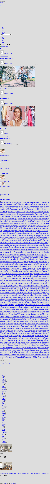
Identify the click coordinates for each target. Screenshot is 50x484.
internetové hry (37, 243)
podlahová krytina (26, 290)
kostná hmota (29, 252)
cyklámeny (39, 219)
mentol (13, 267)
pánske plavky (42, 285)
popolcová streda (34, 292)
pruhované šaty (13, 299)
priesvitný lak (38, 296)
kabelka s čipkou (17, 247)
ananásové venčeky (7, 203)
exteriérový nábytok (28, 232)
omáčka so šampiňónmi (26, 281)
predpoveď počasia (34, 295)
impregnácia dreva (39, 241)
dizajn (33, 223)
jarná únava (36, 244)
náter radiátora (18, 273)
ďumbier (44, 228)
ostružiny (32, 283)
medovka (37, 265)
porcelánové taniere (2, 293)
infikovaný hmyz (26, 242)
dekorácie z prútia (40, 220)
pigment (3, 288)
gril (15, 237)
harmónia (19, 238)
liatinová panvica (12, 260)
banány (36, 206)
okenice (16, 280)
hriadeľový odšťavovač (35, 240)
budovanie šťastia (33, 211)
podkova (16, 290)
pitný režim (21, 288)
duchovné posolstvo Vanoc (39, 228)
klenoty (2, 249)
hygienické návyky (27, 241)
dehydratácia (22, 220)
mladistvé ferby (27, 268)
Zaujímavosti (3, 32)
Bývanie (3, 31)
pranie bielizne (44, 294)
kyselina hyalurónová (19, 257)
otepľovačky (39, 283)
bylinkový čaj (9, 212)
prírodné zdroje (4, 298)
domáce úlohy (4, 226)
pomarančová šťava (15, 292)
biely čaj (38, 209)
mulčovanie (43, 270)
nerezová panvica (22, 275)
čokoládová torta (2, 218)
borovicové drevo (29, 210)
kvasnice (40, 256)
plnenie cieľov (15, 289)
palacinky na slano (21, 285)
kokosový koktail (17, 250)
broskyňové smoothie (9, 211)
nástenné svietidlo (45, 272)
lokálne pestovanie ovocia (35, 261)
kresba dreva (30, 253)
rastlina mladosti (41, 301)
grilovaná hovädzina (18, 237)
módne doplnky (43, 269)
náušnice (40, 273)
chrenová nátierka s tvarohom (23, 215)
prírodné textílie (43, 297)
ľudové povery (22, 262)
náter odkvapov (11, 273)
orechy (16, 282)
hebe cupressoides (34, 238)
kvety (5, 257)
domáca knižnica (35, 224)
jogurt (28, 246)
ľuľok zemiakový (44, 262)
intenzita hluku (2, 243)
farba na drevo (34, 232)
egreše (11, 229)
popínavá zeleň (26, 292)
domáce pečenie (28, 225)
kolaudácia (35, 250)
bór (21, 210)
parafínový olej (18, 286)
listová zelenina (25, 261)
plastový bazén (41, 288)
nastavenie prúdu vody (29, 272)
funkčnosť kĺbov (41, 235)
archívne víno (34, 204)
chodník (8, 215)
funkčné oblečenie (33, 235)
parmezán (30, 286)
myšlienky (11, 271)
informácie (30, 242)
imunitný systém (46, 241)
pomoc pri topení (20, 292)
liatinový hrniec (16, 260)
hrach (16, 240)
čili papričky (30, 216)
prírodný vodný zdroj (12, 298)
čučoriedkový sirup (46, 218)
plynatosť (45, 289)
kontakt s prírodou (16, 251)
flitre (37, 234)
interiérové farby (24, 243)
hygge (22, 241)
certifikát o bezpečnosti (17, 214)
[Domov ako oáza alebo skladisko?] (2, 152)
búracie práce (37, 211)
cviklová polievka (31, 219)
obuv (34, 277)
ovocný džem (14, 284)
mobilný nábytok (7, 269)
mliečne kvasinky (36, 268)
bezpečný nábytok (2, 209)
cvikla (28, 219)
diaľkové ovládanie (46, 222)
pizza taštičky (25, 288)
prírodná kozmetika (8, 297)
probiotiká (33, 298)
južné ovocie (13, 247)
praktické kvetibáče (35, 294)
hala (12, 238)
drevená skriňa (12, 227)
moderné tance (39, 269)
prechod (31, 295)
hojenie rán (28, 239)
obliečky (19, 277)
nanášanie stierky (3, 272)
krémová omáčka (20, 253)
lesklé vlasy (45, 258)
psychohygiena (17, 300)
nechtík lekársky (19, 274)
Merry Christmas (17, 267)
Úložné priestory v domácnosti (6, 128)
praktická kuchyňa (17, 294)
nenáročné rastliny (47, 274)
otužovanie (46, 283)
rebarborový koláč (14, 302)
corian (34, 218)
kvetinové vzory (45, 256)
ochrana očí (42, 278)
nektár (40, 274)
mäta (6, 265)
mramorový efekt (11, 270)
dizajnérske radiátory (36, 223)
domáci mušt (36, 226)
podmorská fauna (35, 290)
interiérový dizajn (33, 243)
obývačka (7, 278)
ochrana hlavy (35, 278)
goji (3, 237)
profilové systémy (41, 298)
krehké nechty (6, 253)
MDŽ (30, 265)
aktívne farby (41, 202)
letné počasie (40, 259)
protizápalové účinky (2, 299)
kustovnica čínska (4, 256)
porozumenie (13, 293)
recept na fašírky (45, 302)
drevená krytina (4, 227)
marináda (43, 264)
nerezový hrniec (30, 275)
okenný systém (27, 280)
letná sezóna (18, 259)
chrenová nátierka (17, 215)
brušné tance (17, 211)
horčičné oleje (34, 239)
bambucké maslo (17, 206)
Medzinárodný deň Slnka (19, 266)
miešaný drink (46, 267)
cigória (25, 216)
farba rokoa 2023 (10, 233)
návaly (42, 273)
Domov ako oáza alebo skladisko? (5, 153)
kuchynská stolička (31, 254)
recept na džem (41, 302)
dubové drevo (34, 228)
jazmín (22, 245)
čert (13, 214)
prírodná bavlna (4, 297)
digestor (8, 223)
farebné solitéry (33, 233)
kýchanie (7, 257)
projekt (45, 298)
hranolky (29, 240)
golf (5, 237)
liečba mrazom (29, 260)
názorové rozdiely (4, 274)
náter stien (21, 273)
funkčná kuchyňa (24, 235)
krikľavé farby (37, 253)
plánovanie (32, 288)
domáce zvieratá (12, 226)
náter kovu (4, 273)
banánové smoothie (28, 206)
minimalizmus (23, 268)
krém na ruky (16, 253)
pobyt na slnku (7, 290)
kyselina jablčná (24, 257)
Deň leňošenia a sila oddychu (5, 199)
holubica (31, 239)
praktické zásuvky (40, 294)
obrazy (30, 277)
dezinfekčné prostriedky (41, 222)
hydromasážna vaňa (18, 241)
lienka (39, 260)
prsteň (10, 299)
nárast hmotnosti (12, 272)
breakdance (37, 210)
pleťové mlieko (8, 289)
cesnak (37, 214)
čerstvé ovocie (46, 213)
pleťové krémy (4, 289)
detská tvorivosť (9, 222)
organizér (39, 282)
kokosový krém (21, 250)
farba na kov (40, 232)
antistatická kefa (7, 204)
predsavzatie (38, 295)
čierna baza (20, 216)
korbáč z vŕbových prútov (3, 252)
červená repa (35, 214)
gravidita (14, 237)
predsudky (43, 295)
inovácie (32, 242)
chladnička (3, 215)
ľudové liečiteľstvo (13, 262)
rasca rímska (32, 301)
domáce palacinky (19, 225)
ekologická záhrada (21, 229)
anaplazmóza (12, 203)
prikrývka (41, 296)
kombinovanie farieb (46, 250)
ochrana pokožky (46, 278)
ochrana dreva (32, 278)
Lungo (48, 262)
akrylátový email (37, 202)
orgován (41, 282)
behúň (26, 207)
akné (30, 202)
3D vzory (4, 202)
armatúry (41, 204)
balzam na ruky (13, 206)
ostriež (27, 283)
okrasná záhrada (41, 280)
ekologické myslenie (37, 229)
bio (42, 209)
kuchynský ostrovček (37, 255)
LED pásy (25, 258)
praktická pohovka (26, 294)
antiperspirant (46, 203)
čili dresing (28, 216)
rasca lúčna (29, 301)
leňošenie (39, 258)
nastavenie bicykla (24, 272)
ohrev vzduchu (13, 280)
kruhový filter (46, 253)
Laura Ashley (8, 258)
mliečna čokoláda (31, 268)
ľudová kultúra (9, 262)
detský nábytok (24, 222)
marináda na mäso (47, 264)
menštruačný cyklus (5, 267)
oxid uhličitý (40, 284)
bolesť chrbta (9, 210)
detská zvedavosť (13, 222)
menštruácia (1, 267)
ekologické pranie (42, 229)
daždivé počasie (2, 220)
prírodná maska (13, 297)
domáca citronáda (27, 224)
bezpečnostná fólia (26, 208)
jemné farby (1, 246)
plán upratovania (29, 288)
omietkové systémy (36, 281)
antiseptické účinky (2, 204)
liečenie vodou (33, 260)
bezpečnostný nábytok (41, 208)
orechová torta (13, 282)
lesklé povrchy (42, 258)
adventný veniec (22, 202)
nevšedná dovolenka (10, 276)
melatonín (41, 266)
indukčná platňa (5, 242)
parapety (21, 286)
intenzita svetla (6, 243)
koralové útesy (44, 251)
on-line (39, 281)
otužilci (44, 283)
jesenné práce (23, 246)
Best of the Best (31, 207)
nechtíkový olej (31, 274)
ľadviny (41, 257)
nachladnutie (44, 271)
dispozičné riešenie (27, 223)
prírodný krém (7, 298)
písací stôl (16, 288)
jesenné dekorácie (20, 246)
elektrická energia (30, 230)
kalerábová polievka (36, 247)
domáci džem (22, 226)
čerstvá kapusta (31, 213)
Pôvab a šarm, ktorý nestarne (5, 186)
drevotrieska (6, 228)
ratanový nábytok (4, 302)
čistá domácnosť (47, 216)
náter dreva (1, 273)
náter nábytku (7, 273)
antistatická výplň (16, 204)
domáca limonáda (39, 224)
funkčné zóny (37, 235)
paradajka (12, 286)
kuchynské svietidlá (12, 255)
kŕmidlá (40, 253)
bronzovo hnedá (2, 211)
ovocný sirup (28, 284)
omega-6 (32, 281)
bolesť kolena (12, 210)
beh (21, 207)
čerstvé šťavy (4, 214)
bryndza (26, 211)
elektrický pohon (46, 230)
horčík (41, 239)
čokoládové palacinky (16, 218)
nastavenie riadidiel (35, 272)
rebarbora (10, 302)
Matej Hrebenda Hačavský (10, 265)
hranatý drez (26, 240)
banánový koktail (33, 206)
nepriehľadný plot (13, 275)
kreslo (35, 253)
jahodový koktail (14, 244)
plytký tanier (3, 290)
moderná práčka (27, 269)
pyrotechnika (39, 300)
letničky (46, 259)
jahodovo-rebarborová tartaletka (4, 244)
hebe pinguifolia (43, 238)
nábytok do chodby (22, 271)
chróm (38, 215)
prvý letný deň (30, 299)
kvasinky (37, 256)
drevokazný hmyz (2, 228)
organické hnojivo (30, 282)
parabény (9, 286)
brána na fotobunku (33, 210)
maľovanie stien (6, 264)
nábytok (19, 271)
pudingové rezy (33, 300)
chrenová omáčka (29, 215)
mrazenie (19, 270)
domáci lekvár (29, 226)
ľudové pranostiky (26, 262)
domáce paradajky (24, 225)
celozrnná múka (7, 213)
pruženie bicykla (17, 299)
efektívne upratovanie (7, 229)
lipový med (18, 261)
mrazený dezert (22, 270)
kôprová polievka (36, 251)
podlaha (23, 290)
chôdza (10, 215)
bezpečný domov (46, 208)
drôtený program (14, 228)
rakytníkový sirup (19, 301)
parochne (38, 286)
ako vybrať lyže (33, 202)
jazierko (20, 245)
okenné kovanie (19, 280)
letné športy (43, 259)
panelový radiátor (38, 285)
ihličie (34, 241)
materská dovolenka (16, 265)
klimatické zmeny (15, 249)
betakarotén (34, 207)
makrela (23, 263)
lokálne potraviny (41, 261)
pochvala (10, 290)
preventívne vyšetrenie (9, 296)
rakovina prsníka (2, 301)
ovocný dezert (11, 284)
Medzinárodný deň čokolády (5, 266)
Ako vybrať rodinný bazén (4, 173)
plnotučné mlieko (25, 289)
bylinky (25, 212)
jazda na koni (12, 245)
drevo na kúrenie (41, 227)
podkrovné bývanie (19, 290)
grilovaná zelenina (28, 237)
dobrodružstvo (12, 224)
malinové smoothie (31, 263)
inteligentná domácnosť (41, 242)
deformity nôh (13, 220)
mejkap (33, 266)
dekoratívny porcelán (46, 221)
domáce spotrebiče (44, 225)
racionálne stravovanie (46, 300)
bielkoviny (35, 209)
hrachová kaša (19, 240)
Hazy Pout (30, 238)
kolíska (43, 250)
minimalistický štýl (19, 268)
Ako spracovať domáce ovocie (5, 160)
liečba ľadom (25, 260)
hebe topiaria (46, 238)
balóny (10, 206)
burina (42, 211)
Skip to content (2, 0)
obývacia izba (4, 278)
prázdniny (17, 295)
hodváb (26, 239)
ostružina (29, 283)
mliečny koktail (48, 268)
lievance (46, 260)
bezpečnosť (22, 208)
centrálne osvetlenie (19, 213)
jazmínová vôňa (29, 245)
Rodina (3, 30)
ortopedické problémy (45, 282)
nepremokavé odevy (7, 275)
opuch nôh (1, 282)
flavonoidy (35, 234)
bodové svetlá (2, 210)
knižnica (36, 249)
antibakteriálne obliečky (27, 203)
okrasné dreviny (45, 280)
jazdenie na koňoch (16, 245)
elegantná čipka (17, 230)
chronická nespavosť (42, 215)
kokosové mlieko (8, 250)
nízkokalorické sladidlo (32, 276)
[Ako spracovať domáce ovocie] (2, 158)
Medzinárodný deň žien (25, 266)
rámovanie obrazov (23, 301)
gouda (6, 237)
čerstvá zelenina (35, 213)
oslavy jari (22, 283)
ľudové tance (30, 262)
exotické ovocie (5, 232)
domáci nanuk (40, 226)
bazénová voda (11, 207)
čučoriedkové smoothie (41, 218)
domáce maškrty (7, 225)
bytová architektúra (28, 212)
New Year (15, 276)
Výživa (3, 38)
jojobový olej (8, 247)
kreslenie (33, 253)
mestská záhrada (26, 267)
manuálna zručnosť (23, 264)
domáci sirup (43, 226)
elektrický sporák (2, 231)
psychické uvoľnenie (8, 300)
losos (47, 261)
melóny (43, 266)
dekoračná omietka (44, 220)
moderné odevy (35, 269)
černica (22, 213)
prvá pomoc (26, 299)
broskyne (5, 211)
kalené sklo (26, 247)
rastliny (48, 301)
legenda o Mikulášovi (33, 258)
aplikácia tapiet (27, 204)
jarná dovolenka (32, 244)
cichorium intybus (17, 216)
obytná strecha (40, 277)
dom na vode (19, 224)
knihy (26, 249)
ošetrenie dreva (8, 283)
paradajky (14, 286)
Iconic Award (31, 241)
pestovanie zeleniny (38, 287)
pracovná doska (4, 294)
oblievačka (21, 277)
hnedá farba (12, 239)
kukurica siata (45, 255)
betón (42, 207)
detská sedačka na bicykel (3, 222)
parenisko (25, 286)
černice (24, 213)
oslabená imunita (16, 283)
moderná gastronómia (22, 269)
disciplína (23, 223)
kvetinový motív (2, 257)
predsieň (41, 295)
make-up (5, 263)
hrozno (45, 240)
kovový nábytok (36, 252)
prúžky (24, 299)
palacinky (12, 285)
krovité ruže (43, 253)
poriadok (11, 293)
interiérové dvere (20, 243)
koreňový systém (13, 252)
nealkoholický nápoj (14, 274)
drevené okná (15, 227)
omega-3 (30, 281)
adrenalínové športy (15, 202)
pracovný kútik (13, 294)
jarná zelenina (39, 244)
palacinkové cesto (9, 285)
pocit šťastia (13, 290)
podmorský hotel (44, 290)
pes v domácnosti (12, 287)
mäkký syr (20, 263)
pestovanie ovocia (28, 287)
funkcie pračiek (16, 235)
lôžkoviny (5, 262)
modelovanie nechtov (16, 269)
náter (47, 272)
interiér (9, 243)
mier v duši (38, 267)
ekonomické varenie (6, 230)
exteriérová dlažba (9, 232)
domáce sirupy (36, 225)
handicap (14, 238)
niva (28, 276)
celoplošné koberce (2, 213)
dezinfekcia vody (35, 222)
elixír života (27, 231)
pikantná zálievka (11, 288)
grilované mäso (37, 237)
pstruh (41, 299)
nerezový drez (26, 275)
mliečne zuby (44, 268)
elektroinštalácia (7, 231)
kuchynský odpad (26, 255)
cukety (5, 219)
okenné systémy (23, 280)
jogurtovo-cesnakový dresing (37, 246)
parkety (28, 286)
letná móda (12, 259)
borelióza (23, 210)
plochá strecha (32, 289)
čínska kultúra (34, 216)
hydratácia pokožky (9, 241)
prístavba (20, 298)
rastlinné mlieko (45, 301)
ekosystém (10, 230)
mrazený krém (30, 270)
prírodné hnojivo (27, 297)
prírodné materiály (35, 297)
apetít (24, 204)
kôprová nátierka (27, 251)
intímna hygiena (46, 243)
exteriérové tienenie (23, 232)
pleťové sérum (11, 289)
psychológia (20, 300)
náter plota (14, 273)
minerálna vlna (8, 268)
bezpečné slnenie (19, 208)
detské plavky (17, 222)
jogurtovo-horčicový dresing (44, 246)
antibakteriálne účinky (32, 203)
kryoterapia (11, 254)
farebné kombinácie (23, 233)
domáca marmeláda (44, 224)
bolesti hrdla (16, 210)
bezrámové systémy (7, 209)
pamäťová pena (34, 285)
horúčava (5, 240)
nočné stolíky (47, 276)
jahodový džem (10, 244)
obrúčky (32, 277)
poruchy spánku (22, 293)
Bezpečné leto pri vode (4, 98)
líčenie (19, 260)
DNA (6, 224)
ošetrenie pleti (12, 283)
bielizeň (33, 209)
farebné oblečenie (28, 233)
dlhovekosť (3, 224)
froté (12, 235)
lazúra (14, 258)
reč (26, 302)
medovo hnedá (43, 265)
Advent (19, 202)
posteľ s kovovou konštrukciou (38, 293)
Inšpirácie (3, 33)
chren (14, 215)
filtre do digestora (14, 234)
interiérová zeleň (16, 243)
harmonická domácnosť (24, 238)
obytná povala (36, 277)
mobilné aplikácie (2, 269)
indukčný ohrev (9, 242)
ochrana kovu (39, 278)
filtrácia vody (9, 234)
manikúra (20, 264)
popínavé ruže (30, 292)
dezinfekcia (31, 222)
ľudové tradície (34, 262)
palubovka (28, 285)
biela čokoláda (20, 209)
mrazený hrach (26, 270)
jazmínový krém (41, 245)
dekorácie (25, 220)
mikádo (49, 267)
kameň (44, 247)
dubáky (32, 228)
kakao (20, 247)
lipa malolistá (8, 261)
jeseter (26, 246)
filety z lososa (6, 234)
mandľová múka (12, 264)
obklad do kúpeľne (10, 277)
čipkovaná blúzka (38, 216)
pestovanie (15, 287)
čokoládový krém (31, 218)
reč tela (28, 302)
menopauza (46, 266)
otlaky (42, 283)
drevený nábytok (28, 227)
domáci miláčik (33, 226)
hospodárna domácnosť (11, 240)
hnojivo (17, 239)
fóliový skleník (41, 234)
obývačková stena (10, 278)
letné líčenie (28, 259)
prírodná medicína (17, 297)
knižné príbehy (33, 249)
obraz (28, 277)
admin (5, 53)
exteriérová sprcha (13, 232)
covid (37, 218)
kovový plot (40, 252)
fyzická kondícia (47, 235)
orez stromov (21, 282)
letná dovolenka (8, 259)
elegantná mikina (21, 230)
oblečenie (16, 277)
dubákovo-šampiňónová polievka (27, 228)
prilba (43, 296)
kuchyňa (14, 254)
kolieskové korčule (39, 250)
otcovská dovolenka (35, 283)
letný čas (49, 259)
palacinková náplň (4, 285)
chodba (6, 215)
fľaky (26, 234)
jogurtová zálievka (31, 246)
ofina (7, 280)
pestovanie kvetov (24, 287)
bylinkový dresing (13, 212)
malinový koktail (35, 263)
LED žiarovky (28, 258)
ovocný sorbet (32, 284)
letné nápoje (31, 259)
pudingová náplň (29, 300)
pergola (5, 287)
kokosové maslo (4, 250)
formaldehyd (3, 235)
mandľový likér (16, 264)
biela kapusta (23, 209)
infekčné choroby (22, 242)
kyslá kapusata (33, 257)
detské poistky (20, 222)
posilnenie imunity (26, 293)
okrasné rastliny (7, 281)
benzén (28, 207)
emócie (35, 231)
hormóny (3, 240)
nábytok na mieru (32, 271)
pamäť (31, 285)
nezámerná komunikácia (19, 276)
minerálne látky (12, 268)
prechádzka (25, 295)
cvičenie (12, 219)
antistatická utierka (11, 204)
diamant (1, 223)
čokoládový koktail (26, 218)
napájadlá (7, 272)
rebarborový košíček (18, 302)
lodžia (31, 261)
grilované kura (33, 237)
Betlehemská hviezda (39, 207)
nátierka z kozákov (29, 273)
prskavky (8, 299)
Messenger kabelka (21, 267)
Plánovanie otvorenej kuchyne (6, 138)
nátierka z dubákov (25, 273)
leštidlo (5, 259)
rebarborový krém (23, 302)
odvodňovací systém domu (3, 280)
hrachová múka (23, 240)
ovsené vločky (37, 284)
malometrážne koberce (42, 263)
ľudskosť (40, 262)
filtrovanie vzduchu (18, 234)
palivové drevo (25, 285)
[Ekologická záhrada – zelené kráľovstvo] (2, 165)
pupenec (36, 300)
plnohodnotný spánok (19, 289)
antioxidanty (43, 203)
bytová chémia (32, 212)
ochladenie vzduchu (23, 278)
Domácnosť (3, 29)
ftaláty (13, 235)
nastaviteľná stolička (39, 272)
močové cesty (10, 269)
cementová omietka (14, 213)
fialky (4, 234)
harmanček (17, 238)
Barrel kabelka (39, 206)
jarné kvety (42, 244)
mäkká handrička (9, 263)
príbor (23, 296)
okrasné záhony (11, 281)
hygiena (24, 241)
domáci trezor (47, 226)
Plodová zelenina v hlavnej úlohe (5, 192)
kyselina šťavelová (28, 257)
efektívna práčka (2, 229)
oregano (18, 282)
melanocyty (36, 266)
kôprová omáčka (32, 251)
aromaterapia (45, 204)
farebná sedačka (19, 233)
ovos (34, 284)
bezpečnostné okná (36, 208)
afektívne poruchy (26, 202)
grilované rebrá (45, 237)
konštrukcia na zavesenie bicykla (4, 251)
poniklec (23, 292)
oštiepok (25, 283)
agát (29, 202)
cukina (7, 219)
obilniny (3, 277)
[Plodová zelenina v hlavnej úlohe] (2, 191)
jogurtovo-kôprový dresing (3, 247)
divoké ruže (30, 223)
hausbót (28, 238)
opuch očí (4, 282)
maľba (27, 263)
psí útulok (33, 299)
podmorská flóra (40, 290)
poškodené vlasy (31, 293)
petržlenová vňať (45, 287)
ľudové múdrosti (18, 262)
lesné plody (48, 258)
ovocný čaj (7, 284)
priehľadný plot (28, 296)
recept (29, 302)
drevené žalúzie (24, 227)
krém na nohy (13, 253)
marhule (31, 264)
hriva (43, 240)
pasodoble (45, 286)
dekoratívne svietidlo (26, 221)
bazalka (6, 207)
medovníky (39, 265)
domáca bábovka (23, 224)
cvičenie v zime (25, 219)
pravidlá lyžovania (14, 295)
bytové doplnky (41, 212)
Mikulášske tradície (4, 268)
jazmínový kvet (45, 245)
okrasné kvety (3, 281)
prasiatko (3, 295)
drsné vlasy (17, 228)
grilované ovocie (41, 237)
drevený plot (32, 227)
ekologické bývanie (26, 229)
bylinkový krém (18, 212)
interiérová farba (12, 243)
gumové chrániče (10, 238)
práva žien (5, 295)
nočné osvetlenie (44, 276)
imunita (43, 241)
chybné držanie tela (4, 216)
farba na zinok (4, 233)
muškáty (1, 271)
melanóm (39, 266)
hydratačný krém (14, 241)
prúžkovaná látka (21, 299)
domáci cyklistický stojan (17, 226)
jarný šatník (7, 245)
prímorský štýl (46, 296)
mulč (40, 270)
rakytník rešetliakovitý (9, 301)
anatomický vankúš (16, 203)
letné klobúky (21, 259)
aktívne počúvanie (45, 202)
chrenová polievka (33, 215)
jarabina (29, 244)
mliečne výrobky (40, 268)
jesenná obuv (12, 246)
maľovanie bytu (2, 264)
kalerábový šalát (41, 247)
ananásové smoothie (2, 203)
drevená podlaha (8, 227)
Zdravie (3, 28)
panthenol (1, 286)
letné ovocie (37, 259)
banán (20, 206)
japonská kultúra (26, 244)
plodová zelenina (36, 289)
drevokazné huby (45, 227)
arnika (43, 204)
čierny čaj (23, 216)
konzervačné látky (21, 251)
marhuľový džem (40, 264)
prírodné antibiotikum (22, 297)
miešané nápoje (42, 267)
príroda (1, 297)
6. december (7, 202)
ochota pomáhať (28, 278)
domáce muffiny (11, 225)
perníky (7, 287)
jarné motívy (45, 244)
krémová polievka (25, 253)
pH (1, 288)
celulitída (10, 213)
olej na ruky (17, 281)
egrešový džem (13, 229)
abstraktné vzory (11, 202)
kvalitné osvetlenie (20, 256)
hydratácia (1, 241)
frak (8, 235)
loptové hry (44, 261)
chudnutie (46, 215)
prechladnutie (28, 295)
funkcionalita (20, 235)
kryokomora (8, 254)
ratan (1, 302)
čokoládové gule (7, 218)
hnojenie (15, 239)
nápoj (9, 272)
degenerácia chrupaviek (18, 220)
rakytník (6, 301)
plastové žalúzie (37, 288)
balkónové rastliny (7, 206)
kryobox (6, 254)
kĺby (0, 249)
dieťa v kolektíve (4, 223)
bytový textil (47, 212)
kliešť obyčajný (7, 249)
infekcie (19, 242)
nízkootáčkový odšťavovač (38, 276)
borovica (26, 210)
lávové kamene (11, 258)
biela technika (30, 209)
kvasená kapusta (30, 256)
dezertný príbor (28, 222)
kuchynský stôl (42, 255)
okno (38, 280)
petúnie (48, 287)
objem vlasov (6, 277)
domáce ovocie (15, 225)
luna (46, 262)
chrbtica (12, 215)
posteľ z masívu (44, 293)
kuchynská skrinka (26, 254)
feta (2, 234)
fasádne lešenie (46, 233)
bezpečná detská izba (8, 208)
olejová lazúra (21, 281)
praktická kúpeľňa (21, 294)
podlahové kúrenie (31, 290)
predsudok (46, 295)
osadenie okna (2, 283)
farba (31, 232)
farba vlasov (14, 233)
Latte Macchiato (4, 258)
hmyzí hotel (9, 239)
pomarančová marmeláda (9, 292)
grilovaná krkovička (23, 237)
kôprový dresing (40, 251)
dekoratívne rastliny (15, 221)
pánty (3, 286)
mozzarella (5, 270)
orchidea (10, 282)
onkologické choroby (43, 281)
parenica (23, 286)
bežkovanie (4, 208)
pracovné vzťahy (9, 294)
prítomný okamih (23, 298)
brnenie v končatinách (44, 210)
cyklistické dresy (43, 219)
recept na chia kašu (36, 302)
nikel (27, 276)
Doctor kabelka (16, 224)
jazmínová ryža (24, 245)
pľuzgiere (42, 289)
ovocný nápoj (21, 284)
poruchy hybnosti (17, 293)
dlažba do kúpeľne (41, 223)
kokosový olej (25, 250)
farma (43, 233)
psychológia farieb (24, 300)
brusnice (20, 211)
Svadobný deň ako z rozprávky (6, 58)
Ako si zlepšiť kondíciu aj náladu (7, 88)
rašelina (35, 301)
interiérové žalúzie (29, 243)
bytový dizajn (44, 212)
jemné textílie (5, 246)
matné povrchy (21, 265)
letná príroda (14, 259)
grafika (8, 237)
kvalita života (16, 256)
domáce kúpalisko (2, 225)
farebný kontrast (40, 233)
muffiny (39, 270)
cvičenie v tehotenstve (20, 219)
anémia (19, 203)
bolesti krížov (19, 210)
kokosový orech (29, 250)
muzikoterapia (4, 271)
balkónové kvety (2, 206)
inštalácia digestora (36, 242)
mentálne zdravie (10, 267)
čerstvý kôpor (11, 214)
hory (7, 240)
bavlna (3, 207)
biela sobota (27, 209)
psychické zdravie (13, 300)
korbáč (47, 251)
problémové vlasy (37, 298)
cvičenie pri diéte (15, 219)
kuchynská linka (22, 254)
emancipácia (30, 231)
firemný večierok (23, 234)
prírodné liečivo (31, 297)
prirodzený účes (17, 298)
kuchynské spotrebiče (7, 255)
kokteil (32, 250)
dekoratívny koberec (41, 221)
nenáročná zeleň (43, 274)
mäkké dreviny (17, 263)
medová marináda (33, 265)
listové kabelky (29, 261)
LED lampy (18, 258)
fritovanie (10, 235)
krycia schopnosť (2, 254)
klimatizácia (18, 249)
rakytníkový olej (14, 301)
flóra (39, 234)
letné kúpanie (25, 259)
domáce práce (32, 225)
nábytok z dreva (37, 271)
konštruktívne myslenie (11, 251)
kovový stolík (43, 252)
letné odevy (34, 259)
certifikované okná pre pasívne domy (24, 214)
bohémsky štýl (5, 210)
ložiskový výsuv (2, 262)
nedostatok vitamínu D (36, 274)
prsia (6, 299)
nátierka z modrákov (34, 273)
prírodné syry (39, 297)
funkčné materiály (28, 235)
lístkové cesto (21, 261)
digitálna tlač (10, 223)
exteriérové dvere (18, 232)
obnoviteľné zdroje (25, 277)
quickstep (42, 300)
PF (0, 288)
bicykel (16, 209)
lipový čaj (15, 261)
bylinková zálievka (5, 212)
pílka (14, 288)
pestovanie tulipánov (33, 287)
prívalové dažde (28, 298)
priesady (35, 296)
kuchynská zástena (36, 254)
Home (2, 27)
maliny (38, 263)
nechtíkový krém (27, 274)
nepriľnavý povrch (17, 275)
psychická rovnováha (44, 299)
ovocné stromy (4, 284)
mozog (3, 270)
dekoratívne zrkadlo (35, 221)
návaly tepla (44, 273)
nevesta (4, 276)
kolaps (33, 250)
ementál (34, 231)
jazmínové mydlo (33, 245)
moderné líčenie (31, 269)
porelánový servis (7, 293)
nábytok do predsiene (27, 271)
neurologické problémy (38, 275)
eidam (16, 229)
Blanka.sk (1, 2)
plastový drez (45, 288)
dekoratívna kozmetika (6, 221)
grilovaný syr (5, 238)
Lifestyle (3, 40)
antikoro (36, 203)
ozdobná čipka (44, 284)
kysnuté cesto (38, 257)
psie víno (39, 299)
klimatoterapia (22, 249)
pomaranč (5, 292)
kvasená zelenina (34, 256)
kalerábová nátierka (31, 247)
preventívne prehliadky (3, 296)
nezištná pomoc (24, 276)
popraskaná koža (38, 292)
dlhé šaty (45, 223)
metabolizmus (35, 267)
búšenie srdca (44, 211)
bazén (8, 207)
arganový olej (38, 204)
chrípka (37, 215)
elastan (14, 230)
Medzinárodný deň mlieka (12, 266)
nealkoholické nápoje (9, 274)
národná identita (16, 272)
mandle (9, 264)
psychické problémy (2, 300)
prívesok (31, 298)
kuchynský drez (17, 255)
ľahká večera (43, 257)
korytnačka (21, 252)
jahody (21, 244)
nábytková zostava (15, 271)
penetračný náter (2, 287)
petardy (42, 287)
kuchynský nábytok (21, 255)
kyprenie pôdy (10, 257)
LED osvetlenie (22, 258)
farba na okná (44, 232)
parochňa (35, 286)
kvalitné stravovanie (25, 256)
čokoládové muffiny (11, 218)
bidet (17, 209)
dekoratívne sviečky (20, 221)
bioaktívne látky (45, 209)
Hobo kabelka (20, 239)
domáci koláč (25, 226)
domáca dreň (31, 224)
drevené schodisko (19, 227)
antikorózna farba (40, 203)
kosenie (26, 252)
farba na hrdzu (37, 232)
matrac (24, 265)
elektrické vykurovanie (41, 230)
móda (13, 269)
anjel (23, 203)
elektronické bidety (17, 231)
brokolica (48, 210)
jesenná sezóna (15, 246)
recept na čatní (32, 302)
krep (27, 253)
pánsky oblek (45, 285)
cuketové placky (2, 219)
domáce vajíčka (8, 226)
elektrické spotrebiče (35, 230)
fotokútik (7, 235)
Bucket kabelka (29, 211)
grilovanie (3, 238)
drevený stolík (35, 227)
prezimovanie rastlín (19, 296)
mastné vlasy (4, 265)
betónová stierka (45, 207)
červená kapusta (31, 214)
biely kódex (40, 209)
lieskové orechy (42, 260)
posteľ (34, 293)
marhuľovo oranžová (35, 264)
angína (21, 203)
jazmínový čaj (37, 245)
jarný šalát (4, 245)
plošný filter (39, 289)
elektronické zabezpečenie (23, 231)
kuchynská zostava (40, 254)
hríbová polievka (40, 240)
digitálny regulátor (19, 223)
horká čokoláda (44, 239)
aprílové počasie (31, 204)
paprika (5, 286)
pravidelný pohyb (9, 295)
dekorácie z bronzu (35, 220)
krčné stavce (2, 253)
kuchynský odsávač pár (31, 255)
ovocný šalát (25, 284)
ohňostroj (9, 280)
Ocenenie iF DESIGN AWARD (17, 278)
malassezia (25, 263)
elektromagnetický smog (12, 231)
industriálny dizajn (13, 242)
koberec (40, 249)
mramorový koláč (15, 270)
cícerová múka (13, 216)
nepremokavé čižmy (2, 275)
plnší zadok (28, 289)
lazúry (16, 258)
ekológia (18, 229)
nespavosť (33, 275)
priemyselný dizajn (32, 296)
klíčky (4, 249)
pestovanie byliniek (19, 287)
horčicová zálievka (38, 239)
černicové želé (27, 213)
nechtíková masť (23, 274)
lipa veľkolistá (12, 261)
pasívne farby (42, 286)
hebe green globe (38, 238)
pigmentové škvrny (6, 288)
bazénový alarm (15, 207)
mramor (8, 270)
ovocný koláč (18, 284)
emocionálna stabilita (45, 231)
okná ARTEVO (31, 280)
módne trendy (46, 269)
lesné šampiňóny (2, 259)
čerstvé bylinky (39, 213)
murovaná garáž (47, 270)
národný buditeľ (20, 272)
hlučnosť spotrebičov (5, 239)
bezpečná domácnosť (13, 208)
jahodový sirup (18, 244)
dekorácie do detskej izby (30, 220)
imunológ (1, 242)
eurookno (1, 232)
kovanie (33, 252)
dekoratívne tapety (31, 221)
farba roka (7, 233)
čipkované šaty (42, 216)
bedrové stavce (19, 207)
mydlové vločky (8, 271)
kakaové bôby (22, 247)
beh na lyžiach (24, 207)
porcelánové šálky (45, 292)
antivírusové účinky (20, 204)
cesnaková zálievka (46, 214)
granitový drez (11, 237)
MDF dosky (26, 265)
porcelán (42, 292)
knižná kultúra (29, 249)
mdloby (29, 265)
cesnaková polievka (41, 214)
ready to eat (7, 302)
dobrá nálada (8, 224)
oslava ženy (19, 283)
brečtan (40, 210)
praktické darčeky (31, 294)
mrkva (32, 270)
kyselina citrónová (14, 257)
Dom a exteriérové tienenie (5, 48)
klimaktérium (10, 249)
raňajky (27, 301)
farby (16, 233)
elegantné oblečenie (25, 230)
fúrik (43, 235)
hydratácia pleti (5, 241)
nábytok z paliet (41, 271)
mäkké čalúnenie (13, 263)
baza (4, 207)
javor (9, 245)
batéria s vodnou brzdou (44, 206)
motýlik (1, 270)
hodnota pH (23, 239)
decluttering (9, 220)
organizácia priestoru (34, 282)
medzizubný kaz (30, 266)
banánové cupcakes (23, 206)
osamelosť (5, 283)
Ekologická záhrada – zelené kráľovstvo (6, 166)
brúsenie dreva (14, 211)
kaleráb (28, 247)
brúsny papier (23, 211)
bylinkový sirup (22, 212)
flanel (27, 234)
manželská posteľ (28, 264)
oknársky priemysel (35, 280)
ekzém (12, 230)
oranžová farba (7, 282)
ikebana (36, 241)
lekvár (36, 258)
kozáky (46, 252)
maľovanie (46, 263)
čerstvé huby (42, 213)
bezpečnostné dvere (31, 208)
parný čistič (32, 286)
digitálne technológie (14, 223)
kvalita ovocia (8, 256)
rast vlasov (37, 301)
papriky (7, 286)
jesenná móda (8, 246)
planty (34, 288)
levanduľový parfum (2, 260)
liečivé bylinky (37, 260)
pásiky (40, 286)
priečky (25, 296)
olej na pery (14, 281)
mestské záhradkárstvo (31, 267)
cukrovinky (9, 219)
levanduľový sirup (8, 260)
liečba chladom (22, 260)
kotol (31, 252)
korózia (19, 252)
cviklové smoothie (35, 219)
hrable (15, 240)
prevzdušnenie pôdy (14, 296)
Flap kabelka (30, 234)
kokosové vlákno (12, 250)
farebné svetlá (36, 233)
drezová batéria (10, 228)
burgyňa (40, 211)
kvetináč (42, 256)
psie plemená (36, 299)
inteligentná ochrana (46, 242)
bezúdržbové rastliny (12, 209)
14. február (1, 202)
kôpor (24, 251)
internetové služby (42, 243)
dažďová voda (6, 220)
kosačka (24, 252)
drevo (38, 227)
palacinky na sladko (16, 285)
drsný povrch (20, 228)
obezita (1, 277)
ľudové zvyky (37, 262)
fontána (44, 234)
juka (11, 247)
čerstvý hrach (8, 214)
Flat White (33, 234)
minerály (15, 268)
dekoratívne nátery (11, 221)
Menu (1, 35)
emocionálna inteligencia (40, 231)
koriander (17, 252)
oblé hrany (14, 277)
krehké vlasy (9, 253)
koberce (38, 249)
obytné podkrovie (44, 277)
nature (38, 273)
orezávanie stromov (25, 282)
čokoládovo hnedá (21, 218)
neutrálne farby (42, 275)
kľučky (25, 249)
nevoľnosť (7, 276)
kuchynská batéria (17, 254)
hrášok (31, 240)
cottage (36, 218)
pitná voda (19, 288)
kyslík (35, 257)
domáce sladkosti (40, 225)
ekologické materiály (31, 229)
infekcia (17, 242)
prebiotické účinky (21, 295)
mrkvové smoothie (35, 270)
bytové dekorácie (36, 212)
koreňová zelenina (9, 252)
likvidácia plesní (5, 261)
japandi (23, 244)
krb (0, 253)
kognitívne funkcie (43, 249)
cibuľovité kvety (9, 216)
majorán (3, 263)
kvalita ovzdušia (13, 256)
